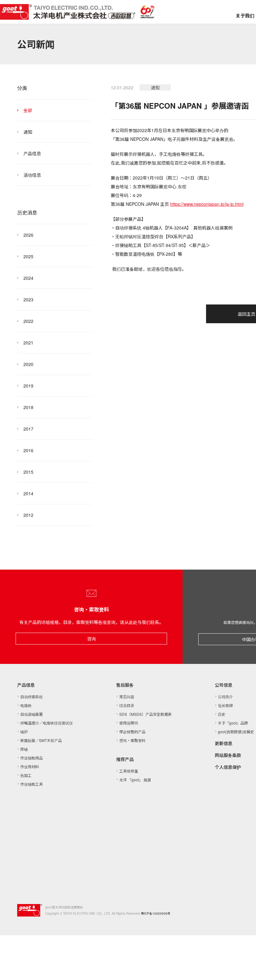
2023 (28, 299)
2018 (28, 407)
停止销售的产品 (132, 731)
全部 (27, 110)
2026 (28, 235)
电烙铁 (26, 705)
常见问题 (126, 696)
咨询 (91, 638)
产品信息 (32, 153)
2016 (28, 450)
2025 (28, 256)
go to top (243, 946)
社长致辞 (225, 705)
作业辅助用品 (31, 757)
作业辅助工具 (31, 784)
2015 (28, 472)
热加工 (26, 775)
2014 (28, 493)
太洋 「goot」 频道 (135, 779)
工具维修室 (128, 771)
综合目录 (126, 705)
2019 (28, 386)
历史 (221, 714)
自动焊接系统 (31, 696)
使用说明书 (128, 722)
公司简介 (225, 696)
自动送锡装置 (31, 714)
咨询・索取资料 (132, 740)
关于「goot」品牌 (233, 722)
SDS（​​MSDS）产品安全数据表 (145, 714)
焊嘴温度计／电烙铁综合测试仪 (46, 722)
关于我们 (245, 15)
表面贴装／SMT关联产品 (41, 740)
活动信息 (32, 175)
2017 (28, 429)
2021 (28, 342)
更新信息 (223, 743)
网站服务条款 (228, 755)
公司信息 (223, 685)
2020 (28, 364)
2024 (28, 278)
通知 (27, 132)
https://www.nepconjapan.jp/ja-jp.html (207, 204)
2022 (28, 321)
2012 (28, 515)
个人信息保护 (228, 767)
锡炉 (24, 731)
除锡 (24, 749)
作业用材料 (29, 766)
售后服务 (125, 685)
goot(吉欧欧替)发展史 (236, 731)
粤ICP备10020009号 (155, 913)
